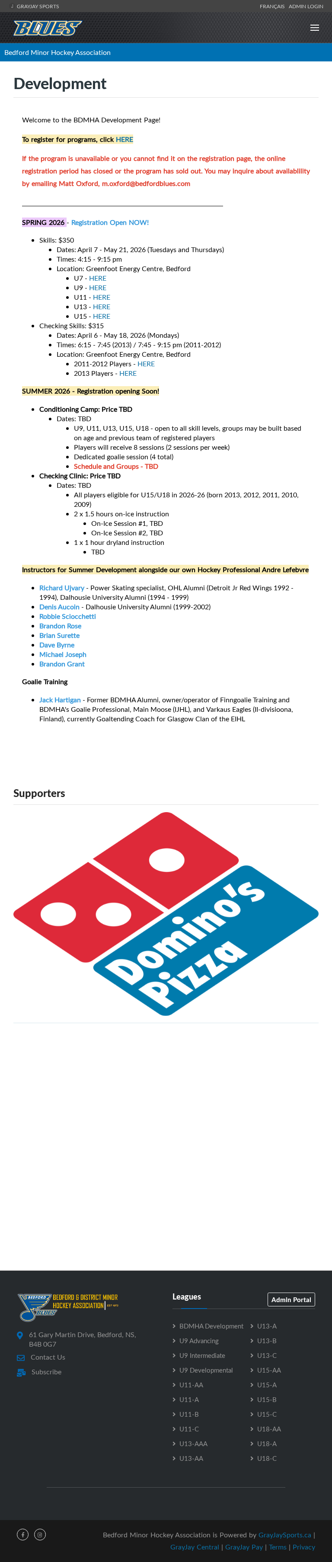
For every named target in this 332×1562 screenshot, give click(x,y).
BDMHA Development (211, 1326)
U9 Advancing (199, 1340)
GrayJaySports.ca (285, 1535)
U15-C (267, 1414)
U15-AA (269, 1370)
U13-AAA (193, 1443)
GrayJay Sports (37, 6)
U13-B (267, 1340)
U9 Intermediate (202, 1355)
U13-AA (191, 1458)
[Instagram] (40, 1534)
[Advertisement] (166, 1090)
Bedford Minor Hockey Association (57, 52)
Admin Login (306, 6)
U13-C (267, 1355)
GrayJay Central (194, 1547)
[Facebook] (22, 1534)
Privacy (304, 1547)
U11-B (189, 1414)
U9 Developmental (206, 1370)
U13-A (267, 1326)
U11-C (189, 1428)
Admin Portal (291, 1299)
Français (273, 6)
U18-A (267, 1443)
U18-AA (269, 1428)
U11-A (189, 1399)
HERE (124, 139)
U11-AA (191, 1384)
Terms (278, 1547)
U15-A (267, 1384)
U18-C (267, 1458)
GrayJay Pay (244, 1547)
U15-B (267, 1399)
